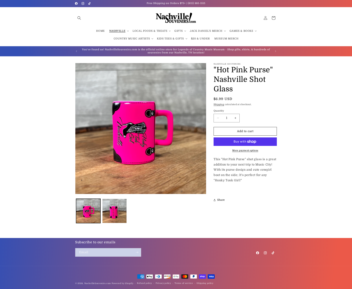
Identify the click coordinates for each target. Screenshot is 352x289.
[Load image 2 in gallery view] (114, 211)
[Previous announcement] (76, 51)
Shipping (219, 104)
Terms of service (184, 283)
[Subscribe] (137, 252)
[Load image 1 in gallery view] (88, 211)
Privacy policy (163, 283)
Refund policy (144, 283)
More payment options (245, 150)
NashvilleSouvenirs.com (97, 283)
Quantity (219, 110)
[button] (79, 18)
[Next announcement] (276, 51)
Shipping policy (205, 283)
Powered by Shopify (122, 283)
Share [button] (221, 199)
